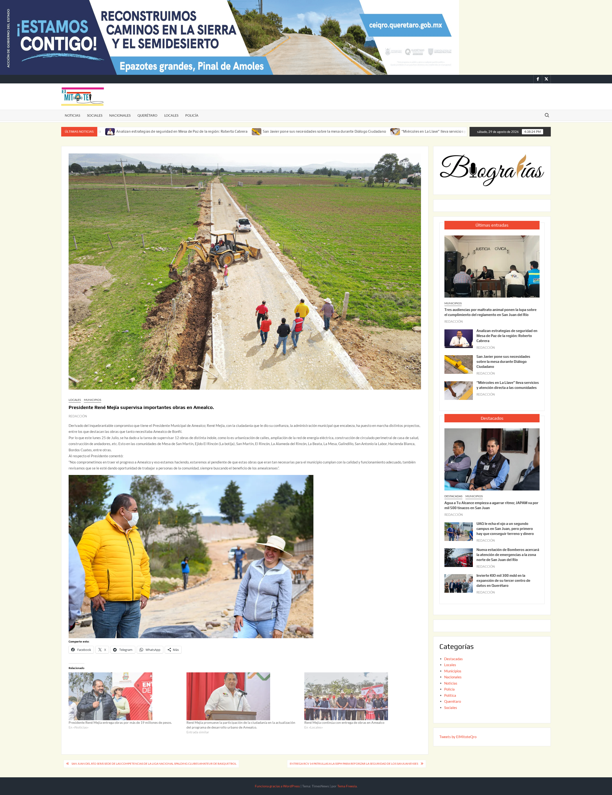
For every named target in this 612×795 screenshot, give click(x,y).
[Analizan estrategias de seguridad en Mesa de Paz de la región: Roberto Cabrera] (458, 338)
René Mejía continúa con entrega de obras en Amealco (344, 722)
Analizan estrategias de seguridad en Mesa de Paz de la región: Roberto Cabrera (118, 131)
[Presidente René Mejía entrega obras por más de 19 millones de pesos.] (125, 696)
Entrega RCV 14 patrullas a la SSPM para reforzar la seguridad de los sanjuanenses (354, 763)
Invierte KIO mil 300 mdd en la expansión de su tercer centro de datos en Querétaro (503, 580)
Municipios (92, 400)
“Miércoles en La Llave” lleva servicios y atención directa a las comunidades (399, 131)
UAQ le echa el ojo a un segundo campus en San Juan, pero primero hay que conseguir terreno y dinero (505, 529)
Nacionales (120, 115)
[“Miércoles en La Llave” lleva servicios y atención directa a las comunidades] (332, 131)
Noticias (72, 115)
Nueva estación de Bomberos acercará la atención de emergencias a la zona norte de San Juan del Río (507, 555)
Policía (191, 115)
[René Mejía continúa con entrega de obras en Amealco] (360, 696)
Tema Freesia (347, 786)
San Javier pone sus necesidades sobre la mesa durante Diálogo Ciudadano (260, 131)
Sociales (94, 115)
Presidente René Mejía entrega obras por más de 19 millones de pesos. (120, 722)
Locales (171, 115)
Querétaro (147, 115)
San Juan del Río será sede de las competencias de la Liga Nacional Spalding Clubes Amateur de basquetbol (153, 763)
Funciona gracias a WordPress (277, 786)
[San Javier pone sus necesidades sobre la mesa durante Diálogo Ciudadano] (193, 131)
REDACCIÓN (78, 416)
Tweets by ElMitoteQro (457, 737)
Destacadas (453, 496)
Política (450, 695)
